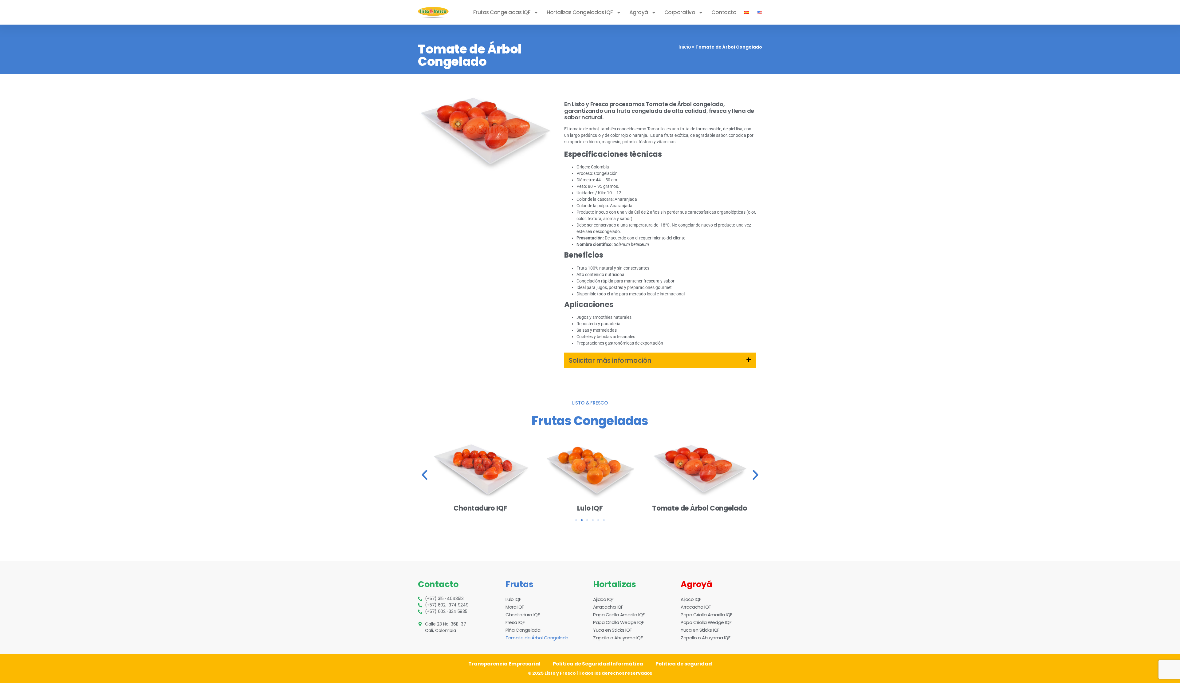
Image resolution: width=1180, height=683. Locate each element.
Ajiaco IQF (603, 599)
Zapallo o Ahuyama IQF (618, 637)
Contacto (723, 12)
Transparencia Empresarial (504, 663)
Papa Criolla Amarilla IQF (619, 614)
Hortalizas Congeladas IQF (580, 12)
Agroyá (638, 12)
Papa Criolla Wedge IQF (618, 622)
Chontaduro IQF (522, 614)
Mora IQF (514, 607)
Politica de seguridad (683, 663)
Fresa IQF (515, 622)
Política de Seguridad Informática (598, 663)
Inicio (684, 47)
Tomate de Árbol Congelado (536, 637)
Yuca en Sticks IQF (612, 630)
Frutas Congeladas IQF (502, 12)
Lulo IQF (513, 599)
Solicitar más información (610, 360)
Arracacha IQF (608, 607)
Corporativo (679, 12)
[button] (660, 360)
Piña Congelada (522, 630)
